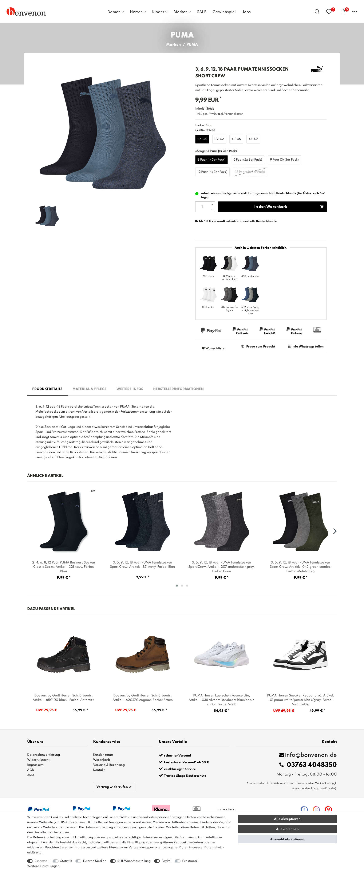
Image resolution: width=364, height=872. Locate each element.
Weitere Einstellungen (43, 866)
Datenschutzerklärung (43, 754)
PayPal (166, 861)
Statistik (66, 861)
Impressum (35, 764)
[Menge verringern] (212, 209)
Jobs (246, 12)
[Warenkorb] (343, 11)
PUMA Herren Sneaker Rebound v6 (300, 700)
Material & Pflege (89, 389)
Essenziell (42, 861)
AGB (30, 770)
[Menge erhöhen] (212, 204)
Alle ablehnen (287, 829)
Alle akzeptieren (287, 819)
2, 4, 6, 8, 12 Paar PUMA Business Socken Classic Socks (63, 567)
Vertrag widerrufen (112, 787)
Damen (114, 12)
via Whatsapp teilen (308, 346)
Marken (181, 12)
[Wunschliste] (329, 11)
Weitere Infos (129, 389)
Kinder (158, 12)
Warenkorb (101, 759)
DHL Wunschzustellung (134, 861)
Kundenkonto (103, 754)
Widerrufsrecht (38, 759)
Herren (137, 12)
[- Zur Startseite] (26, 11)
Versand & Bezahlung (109, 764)
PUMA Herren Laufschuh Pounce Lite (221, 700)
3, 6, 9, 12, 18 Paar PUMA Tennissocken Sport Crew (142, 565)
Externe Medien (94, 861)
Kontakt (99, 770)
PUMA (192, 45)
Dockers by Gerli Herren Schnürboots (63, 698)
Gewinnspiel (224, 12)
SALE (201, 12)
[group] (63, 654)
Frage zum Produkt (260, 346)
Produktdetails (47, 389)
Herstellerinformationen (178, 389)
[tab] (47, 389)
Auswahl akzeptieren (287, 839)
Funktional (190, 861)
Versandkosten (234, 114)
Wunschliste (215, 348)
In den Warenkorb (271, 207)
